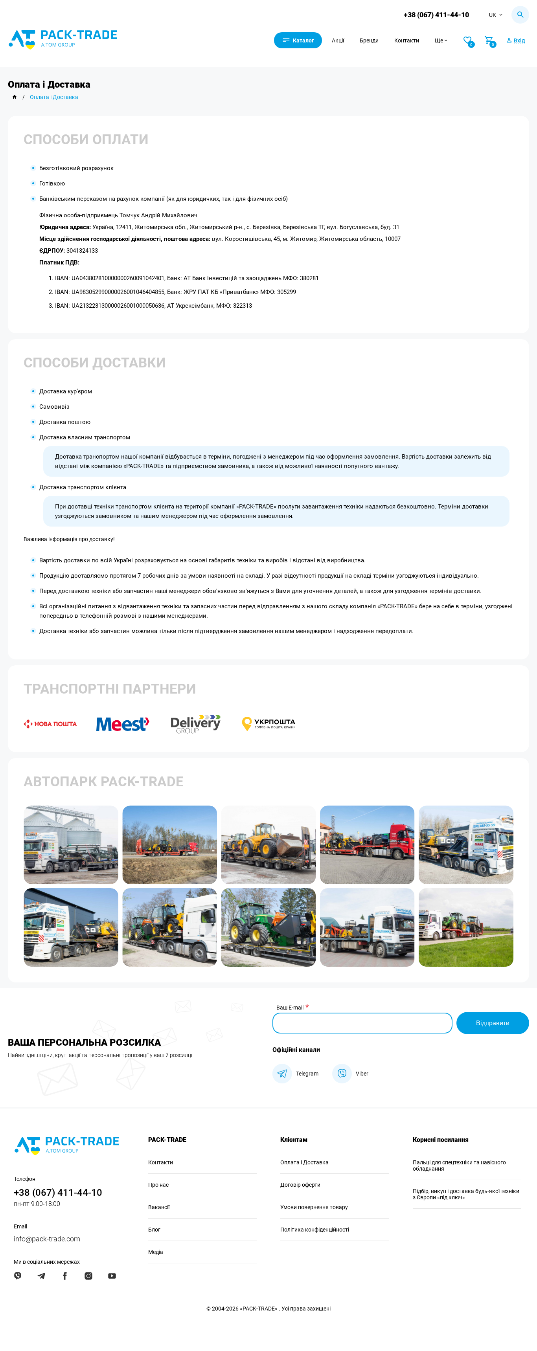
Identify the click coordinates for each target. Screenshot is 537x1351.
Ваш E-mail (289, 1007)
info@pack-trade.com (47, 1239)
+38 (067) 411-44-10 (436, 15)
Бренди (369, 40)
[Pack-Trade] (14, 97)
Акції (338, 40)
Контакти (406, 40)
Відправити (492, 1023)
